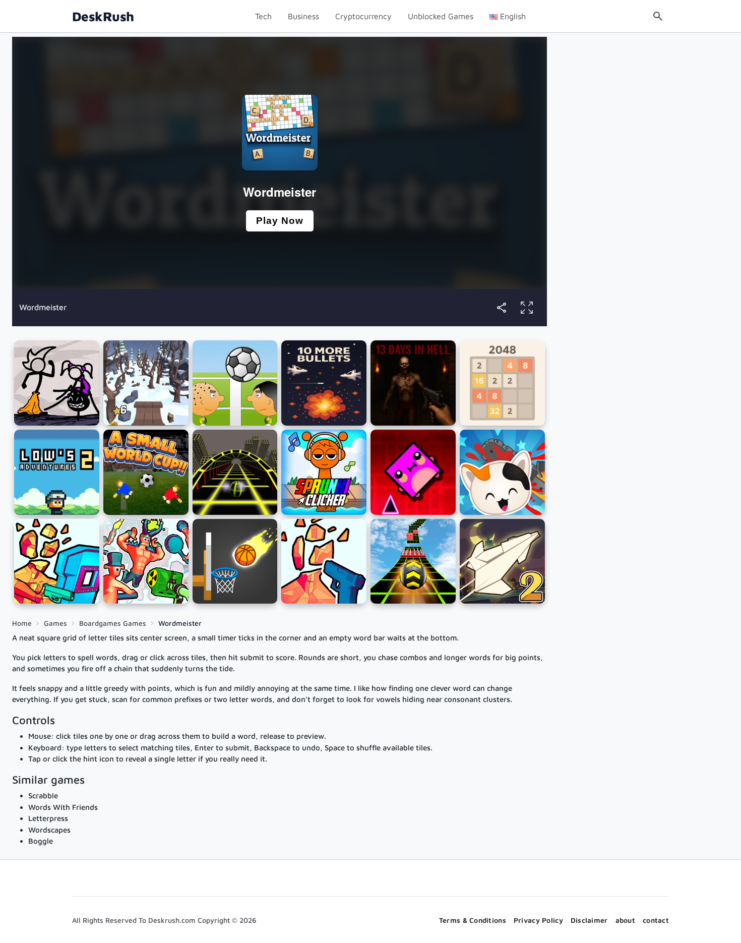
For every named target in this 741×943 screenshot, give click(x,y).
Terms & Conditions (472, 920)
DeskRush (103, 16)
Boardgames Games (112, 623)
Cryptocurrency (363, 16)
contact (656, 920)
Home (22, 623)
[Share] (501, 308)
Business (303, 16)
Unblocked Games (440, 16)
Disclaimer (589, 920)
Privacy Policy (538, 920)
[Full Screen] (527, 308)
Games (55, 623)
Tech (263, 16)
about (625, 920)
